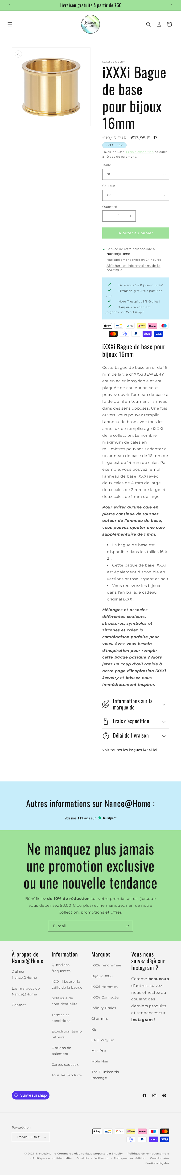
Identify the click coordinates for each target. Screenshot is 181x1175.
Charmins (100, 1018)
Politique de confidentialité (52, 1158)
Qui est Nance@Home (24, 974)
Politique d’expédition (129, 1158)
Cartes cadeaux (65, 1064)
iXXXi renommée (106, 965)
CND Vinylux (102, 1040)
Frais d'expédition (140, 152)
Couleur (108, 186)
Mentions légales (157, 1163)
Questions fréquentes (61, 968)
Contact (19, 1005)
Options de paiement (61, 1051)
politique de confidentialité (65, 1001)
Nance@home (46, 1153)
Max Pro (98, 1051)
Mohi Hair (100, 1061)
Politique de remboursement (148, 1153)
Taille (106, 165)
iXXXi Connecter (105, 997)
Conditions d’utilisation (93, 1158)
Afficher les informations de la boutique (133, 268)
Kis (94, 1029)
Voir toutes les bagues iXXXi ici (129, 750)
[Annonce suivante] (172, 5)
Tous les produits (67, 1075)
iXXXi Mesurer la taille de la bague (67, 984)
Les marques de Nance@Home (26, 991)
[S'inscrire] (127, 926)
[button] (10, 24)
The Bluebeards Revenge (105, 1075)
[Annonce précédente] (9, 5)
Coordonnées (159, 1158)
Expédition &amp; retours (67, 1034)
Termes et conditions (61, 1018)
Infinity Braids (103, 1008)
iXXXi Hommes (104, 987)
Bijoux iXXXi (102, 976)
